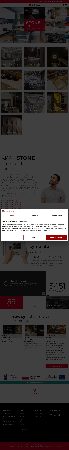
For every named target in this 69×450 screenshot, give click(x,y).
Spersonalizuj (33, 237)
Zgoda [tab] (12, 215)
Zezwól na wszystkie (56, 237)
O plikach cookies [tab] (57, 215)
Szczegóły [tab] (34, 215)
